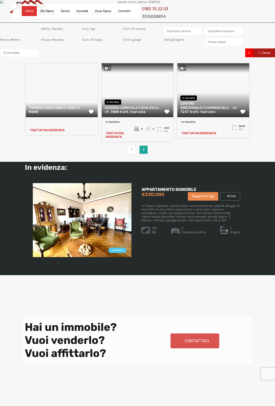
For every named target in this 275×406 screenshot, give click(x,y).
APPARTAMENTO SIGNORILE (169, 189)
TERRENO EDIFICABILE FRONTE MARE (54, 110)
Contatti (124, 11)
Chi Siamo (47, 11)
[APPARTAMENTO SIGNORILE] (82, 255)
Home (29, 11)
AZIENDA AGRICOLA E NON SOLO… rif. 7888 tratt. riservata (133, 110)
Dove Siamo (103, 11)
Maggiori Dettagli (203, 196)
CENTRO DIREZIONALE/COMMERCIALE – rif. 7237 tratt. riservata (208, 108)
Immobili (82, 11)
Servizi (65, 11)
